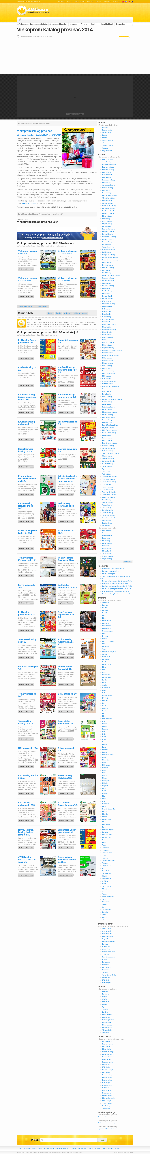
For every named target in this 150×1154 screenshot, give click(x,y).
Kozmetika (120, 24)
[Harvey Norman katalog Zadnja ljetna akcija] (26, 847)
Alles (104, 915)
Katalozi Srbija (129, 1)
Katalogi (126, 1)
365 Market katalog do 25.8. (27, 640)
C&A (103, 649)
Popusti (90, 1)
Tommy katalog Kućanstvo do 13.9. (27, 559)
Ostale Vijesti (106, 983)
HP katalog (106, 541)
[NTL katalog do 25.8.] (26, 766)
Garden (104, 685)
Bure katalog (106, 182)
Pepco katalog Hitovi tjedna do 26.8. (25, 506)
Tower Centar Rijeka (109, 975)
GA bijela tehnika (108, 247)
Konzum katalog (107, 296)
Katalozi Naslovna (21, 19)
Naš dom (105, 793)
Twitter (116, 1148)
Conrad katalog (107, 203)
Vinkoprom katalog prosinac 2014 (55, 30)
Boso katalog (106, 177)
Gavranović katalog (108, 249)
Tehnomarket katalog (109, 477)
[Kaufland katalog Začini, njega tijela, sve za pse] (26, 412)
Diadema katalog (108, 213)
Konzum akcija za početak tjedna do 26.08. (117, 581)
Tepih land (105, 848)
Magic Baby (106, 760)
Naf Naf (104, 791)
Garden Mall (106, 946)
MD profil (105, 768)
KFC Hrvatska (107, 719)
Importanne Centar (108, 952)
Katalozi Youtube (107, 1148)
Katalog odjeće (107, 1022)
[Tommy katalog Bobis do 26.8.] (66, 684)
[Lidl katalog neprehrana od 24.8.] (66, 602)
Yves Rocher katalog (109, 518)
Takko (104, 845)
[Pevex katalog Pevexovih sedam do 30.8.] (26, 493)
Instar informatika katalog (111, 275)
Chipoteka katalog (108, 198)
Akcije (69, 1)
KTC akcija (106, 1083)
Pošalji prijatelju (60, 1148)
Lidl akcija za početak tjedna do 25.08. (115, 583)
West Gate (106, 977)
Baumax (105, 608)
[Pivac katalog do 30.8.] (66, 548)
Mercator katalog (108, 342)
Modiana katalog (107, 360)
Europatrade (106, 677)
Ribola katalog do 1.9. (66, 749)
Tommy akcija (107, 1103)
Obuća (53, 24)
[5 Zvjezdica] (128, 36)
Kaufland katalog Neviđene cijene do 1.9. (67, 369)
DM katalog (106, 219)
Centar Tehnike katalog (110, 195)
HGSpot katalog (107, 265)
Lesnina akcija (107, 1085)
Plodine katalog (107, 415)
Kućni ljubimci (107, 24)
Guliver (104, 693)
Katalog (74, 1148)
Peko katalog (106, 394)
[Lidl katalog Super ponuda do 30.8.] (26, 357)
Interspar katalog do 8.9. (67, 423)
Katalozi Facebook (94, 1148)
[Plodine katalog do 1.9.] (26, 385)
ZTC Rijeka (106, 980)
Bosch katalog (107, 530)
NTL (103, 801)
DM (103, 670)
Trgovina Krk (106, 866)
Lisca (104, 737)
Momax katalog (107, 363)
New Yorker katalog (108, 373)
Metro (104, 773)
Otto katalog (106, 391)
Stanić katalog (107, 456)
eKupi (104, 672)
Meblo (104, 770)
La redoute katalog (108, 304)
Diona (104, 667)
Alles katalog (106, 520)
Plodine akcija (107, 1095)
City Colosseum (107, 939)
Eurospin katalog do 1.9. (68, 341)
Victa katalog (106, 500)
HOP (104, 703)
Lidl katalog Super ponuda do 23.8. (67, 831)
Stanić (104, 876)
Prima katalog (107, 420)
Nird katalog (106, 546)
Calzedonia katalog (108, 185)
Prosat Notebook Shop (110, 425)
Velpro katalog (107, 559)
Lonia (104, 747)
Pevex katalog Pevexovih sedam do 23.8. (67, 859)
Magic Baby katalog (109, 324)
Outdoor (73, 24)
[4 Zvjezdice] (126, 36)
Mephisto (105, 786)
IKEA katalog (106, 273)
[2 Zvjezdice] (122, 36)
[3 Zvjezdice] (124, 36)
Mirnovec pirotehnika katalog (112, 350)
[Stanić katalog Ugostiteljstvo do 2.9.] (66, 629)
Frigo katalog (106, 244)
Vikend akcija (106, 1030)
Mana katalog (106, 327)
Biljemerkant (106, 621)
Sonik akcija (106, 1106)
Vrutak (104, 904)
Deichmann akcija (108, 1054)
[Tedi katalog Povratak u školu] (66, 521)
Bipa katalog (106, 172)
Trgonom (105, 863)
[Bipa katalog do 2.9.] (66, 711)
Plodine (104, 822)
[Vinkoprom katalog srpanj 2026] (26, 268)
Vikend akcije (79, 1)
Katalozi (61, 1)
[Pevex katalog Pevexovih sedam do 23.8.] (66, 874)
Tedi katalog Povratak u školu (66, 504)
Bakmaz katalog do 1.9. (67, 450)
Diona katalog (107, 216)
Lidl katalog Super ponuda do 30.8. (27, 341)
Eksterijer (63, 24)
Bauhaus (105, 605)
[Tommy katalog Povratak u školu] (66, 575)
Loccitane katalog (108, 319)
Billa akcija (106, 1046)
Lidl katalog (106, 309)
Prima (104, 827)
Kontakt (34, 1148)
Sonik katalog (107, 466)
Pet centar (105, 804)
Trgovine (107, 1)
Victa (104, 899)
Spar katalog (106, 469)
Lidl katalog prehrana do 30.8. (26, 613)
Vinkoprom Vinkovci (41, 306)
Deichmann (106, 662)
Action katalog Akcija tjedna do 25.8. (66, 642)
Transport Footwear (108, 860)
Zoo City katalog (107, 510)
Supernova (106, 970)
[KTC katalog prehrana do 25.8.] (26, 820)
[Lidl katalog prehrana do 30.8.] (26, 629)
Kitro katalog (106, 293)
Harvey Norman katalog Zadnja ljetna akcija (26, 832)
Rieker (104, 840)
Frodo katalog (107, 242)
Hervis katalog (107, 262)
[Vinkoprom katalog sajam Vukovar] (66, 296)
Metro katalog (107, 345)
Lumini (104, 959)
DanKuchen (106, 657)
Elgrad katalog (107, 224)
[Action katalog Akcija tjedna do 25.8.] (66, 657)
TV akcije (116, 1)
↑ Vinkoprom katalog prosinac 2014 (123, 1152)
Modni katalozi (107, 1025)
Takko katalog (107, 471)
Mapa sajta (42, 1148)
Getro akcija (106, 1059)
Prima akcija (106, 1101)
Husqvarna (106, 538)
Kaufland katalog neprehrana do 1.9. (67, 395)
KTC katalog (106, 301)
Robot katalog (107, 440)
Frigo (104, 682)
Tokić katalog (106, 484)
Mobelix (105, 783)
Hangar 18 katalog (108, 255)
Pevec (104, 811)
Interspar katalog (108, 278)
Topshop (105, 858)
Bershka (105, 613)
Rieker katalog (107, 438)
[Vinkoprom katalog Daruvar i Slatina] (66, 268)
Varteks (104, 891)
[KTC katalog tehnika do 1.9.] (26, 793)
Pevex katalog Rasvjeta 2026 (65, 776)
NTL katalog (106, 378)
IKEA (104, 706)
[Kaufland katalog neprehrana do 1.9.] (66, 412)
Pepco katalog (107, 402)
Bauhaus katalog (108, 167)
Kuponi (98, 1)
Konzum (105, 749)
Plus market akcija (108, 1098)
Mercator (105, 775)
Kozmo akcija (107, 1077)
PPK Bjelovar (106, 835)
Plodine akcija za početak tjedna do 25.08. (116, 589)
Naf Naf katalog (107, 368)
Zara (103, 907)
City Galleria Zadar (108, 941)
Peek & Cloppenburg (109, 809)
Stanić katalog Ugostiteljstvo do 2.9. (66, 614)
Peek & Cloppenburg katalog (112, 399)
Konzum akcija (107, 1075)
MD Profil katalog (108, 337)
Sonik (104, 884)
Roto (103, 842)
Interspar (105, 708)
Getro (104, 690)
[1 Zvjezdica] (120, 36)
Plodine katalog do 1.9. (27, 368)
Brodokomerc (106, 626)
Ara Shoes (105, 602)
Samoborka (106, 871)
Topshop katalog (107, 489)
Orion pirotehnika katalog (110, 386)
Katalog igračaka (108, 1020)
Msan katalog (106, 548)
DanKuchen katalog (109, 206)
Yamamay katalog (108, 515)
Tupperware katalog (109, 495)
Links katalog (106, 311)
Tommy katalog (107, 487)
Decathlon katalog (108, 208)
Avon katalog (106, 162)
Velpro (104, 894)
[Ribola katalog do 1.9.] (66, 766)
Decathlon (105, 659)
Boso (104, 633)
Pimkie (104, 817)
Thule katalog (106, 553)
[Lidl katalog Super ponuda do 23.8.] (66, 847)
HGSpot (105, 698)
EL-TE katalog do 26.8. (26, 586)
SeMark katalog (107, 451)
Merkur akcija (106, 1090)
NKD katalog (106, 376)
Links (104, 734)
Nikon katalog (107, 543)
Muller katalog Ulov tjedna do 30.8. (27, 531)
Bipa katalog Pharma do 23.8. (66, 722)
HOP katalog (106, 270)
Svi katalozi (106, 526)
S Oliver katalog (107, 464)
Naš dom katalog (108, 371)
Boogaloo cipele (107, 631)
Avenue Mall (106, 931)
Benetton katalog (108, 170)
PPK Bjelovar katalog (109, 430)
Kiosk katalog (107, 291)
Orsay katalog (107, 389)
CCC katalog (106, 190)
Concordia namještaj (109, 651)
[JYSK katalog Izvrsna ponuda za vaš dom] (26, 874)
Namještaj (33, 24)
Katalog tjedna (107, 523)
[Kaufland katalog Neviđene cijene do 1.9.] (66, 385)
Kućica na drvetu (108, 755)
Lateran (104, 726)
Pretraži (35, 1139)
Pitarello (105, 814)
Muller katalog (107, 358)
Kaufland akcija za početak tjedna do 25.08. (117, 586)
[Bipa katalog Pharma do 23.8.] (66, 738)
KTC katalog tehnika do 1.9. (28, 776)
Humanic (105, 700)
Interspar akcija (107, 1062)
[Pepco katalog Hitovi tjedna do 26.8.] (26, 521)
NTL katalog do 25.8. (28, 748)
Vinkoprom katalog (75, 114)
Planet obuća (106, 819)
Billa (103, 615)
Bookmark (50, 1148)
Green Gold (106, 949)
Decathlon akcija (108, 1052)
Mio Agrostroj (106, 780)
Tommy (104, 855)
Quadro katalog (107, 556)
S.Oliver (105, 881)
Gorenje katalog (107, 535)
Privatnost (27, 1148)
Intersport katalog (108, 280)
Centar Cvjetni (107, 934)
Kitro (103, 716)
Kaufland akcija (107, 1070)
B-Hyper (105, 636)
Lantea (104, 724)
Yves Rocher (106, 909)
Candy (104, 917)
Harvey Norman (107, 695)
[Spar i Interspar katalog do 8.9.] (26, 466)
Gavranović (106, 688)
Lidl (103, 731)
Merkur (104, 778)
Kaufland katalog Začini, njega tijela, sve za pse (27, 397)
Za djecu (94, 24)
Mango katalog (107, 332)
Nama (104, 788)
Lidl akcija (105, 1088)
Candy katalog (107, 533)
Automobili (105, 1033)
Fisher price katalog (109, 237)
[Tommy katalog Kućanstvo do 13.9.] (26, 575)
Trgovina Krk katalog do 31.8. (25, 722)
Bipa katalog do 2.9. (67, 694)
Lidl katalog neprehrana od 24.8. (67, 586)
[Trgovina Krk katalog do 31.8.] (26, 738)
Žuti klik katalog (107, 513)
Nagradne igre (107, 151)
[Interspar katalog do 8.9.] (66, 439)
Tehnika (84, 24)
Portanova (105, 965)
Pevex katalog (107, 404)
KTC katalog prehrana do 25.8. (26, 803)
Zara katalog (106, 507)
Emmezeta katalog (108, 229)
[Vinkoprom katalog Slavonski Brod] (26, 296)
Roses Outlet (106, 967)
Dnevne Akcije (107, 1027)
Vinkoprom (67, 313)
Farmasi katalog (107, 234)
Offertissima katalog (109, 381)
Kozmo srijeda (107, 1080)
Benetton (105, 610)
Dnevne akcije (107, 130)
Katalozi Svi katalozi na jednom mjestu (33, 10)
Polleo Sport (106, 837)
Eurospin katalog (108, 231)
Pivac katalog (107, 409)
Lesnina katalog (107, 306)
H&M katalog (106, 252)
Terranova (105, 850)
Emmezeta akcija (108, 1057)
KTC (103, 721)
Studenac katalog (108, 458)
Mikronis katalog (107, 353)
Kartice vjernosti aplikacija (107, 1123)
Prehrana (22, 24)
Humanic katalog (108, 268)
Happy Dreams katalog (110, 260)
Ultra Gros (105, 889)
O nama (19, 1148)
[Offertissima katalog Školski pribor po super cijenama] (66, 493)
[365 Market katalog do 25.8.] (26, 657)
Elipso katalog (107, 226)
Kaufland (105, 711)
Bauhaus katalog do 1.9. (28, 667)
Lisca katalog (106, 314)
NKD (103, 799)
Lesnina (105, 729)
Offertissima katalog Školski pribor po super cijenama (67, 478)
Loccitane (105, 742)
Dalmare (105, 944)
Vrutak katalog (107, 505)
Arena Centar (106, 928)
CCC (103, 644)
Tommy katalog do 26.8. (27, 695)
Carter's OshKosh (108, 641)
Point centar (106, 962)
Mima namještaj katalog (110, 355)
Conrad (104, 654)
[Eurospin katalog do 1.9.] (66, 357)
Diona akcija (106, 1049)
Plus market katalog (109, 417)
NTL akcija (106, 1067)
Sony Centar (106, 878)
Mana (104, 757)
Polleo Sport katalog (109, 433)
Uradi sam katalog (108, 497)
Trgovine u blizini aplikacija (107, 1129)
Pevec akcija (106, 1093)
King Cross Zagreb (108, 957)
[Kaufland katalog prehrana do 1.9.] (26, 439)
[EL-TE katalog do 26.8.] (26, 602)
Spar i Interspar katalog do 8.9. (25, 450)
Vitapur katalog (107, 502)
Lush (104, 739)
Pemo (104, 806)
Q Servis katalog (108, 446)
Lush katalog (106, 317)
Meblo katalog (107, 340)
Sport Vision (106, 886)
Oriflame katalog (107, 384)
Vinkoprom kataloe (29, 203)
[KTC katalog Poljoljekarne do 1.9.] (66, 820)
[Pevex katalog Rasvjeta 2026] (66, 793)
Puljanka (105, 832)
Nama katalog (107, 366)
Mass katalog (106, 335)
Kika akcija (106, 1072)
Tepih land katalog (108, 479)
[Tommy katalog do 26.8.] (26, 711)
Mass (104, 762)
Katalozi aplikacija (104, 1117)
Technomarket (107, 853)
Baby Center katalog (109, 164)
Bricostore (105, 623)
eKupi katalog (107, 221)
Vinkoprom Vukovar (25, 306)
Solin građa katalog (108, 461)
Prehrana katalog (108, 422)
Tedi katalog (106, 474)
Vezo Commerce (108, 897)
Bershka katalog (107, 175)
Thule (104, 920)
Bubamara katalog (108, 180)
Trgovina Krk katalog (109, 492)
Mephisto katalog (108, 348)
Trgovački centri (107, 145)
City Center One (107, 936)
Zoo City (105, 912)
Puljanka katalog (108, 427)
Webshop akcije (107, 140)
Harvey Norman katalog (110, 257)
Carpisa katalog (107, 188)
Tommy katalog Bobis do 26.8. (65, 667)
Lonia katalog (106, 322)
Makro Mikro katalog (109, 329)
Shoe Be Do (106, 873)
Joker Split (106, 954)
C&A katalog (106, 193)
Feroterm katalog (108, 239)
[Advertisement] (75, 55)
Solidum (105, 972)
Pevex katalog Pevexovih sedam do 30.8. (27, 478)
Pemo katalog (107, 397)
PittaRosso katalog (108, 407)
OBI (103, 868)
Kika (103, 713)
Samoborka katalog (108, 448)
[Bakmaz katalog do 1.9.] (66, 466)
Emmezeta (106, 675)
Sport (104, 1007)
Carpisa (104, 639)
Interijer (104, 1004)
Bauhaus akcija (107, 1044)
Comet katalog (107, 200)
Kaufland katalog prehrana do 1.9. (26, 423)
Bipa (103, 618)
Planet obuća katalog (109, 412)
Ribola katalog (107, 435)
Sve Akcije (106, 1108)
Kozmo (104, 744)
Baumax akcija (107, 1041)
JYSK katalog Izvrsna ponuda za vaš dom (27, 859)
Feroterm (105, 680)
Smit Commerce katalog (110, 453)
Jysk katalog (106, 283)
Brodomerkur (106, 628)
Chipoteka (105, 646)
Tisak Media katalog (109, 482)
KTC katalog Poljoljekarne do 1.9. (67, 803)
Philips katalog (107, 551)
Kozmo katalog (107, 298)
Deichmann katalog (108, 211)
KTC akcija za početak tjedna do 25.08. (115, 591)
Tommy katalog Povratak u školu (66, 559)
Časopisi (105, 148)
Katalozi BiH (132, 1)
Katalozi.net (35, 320)
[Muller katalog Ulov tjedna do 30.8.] (26, 548)
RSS (69, 1148)
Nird (103, 796)
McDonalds (106, 765)
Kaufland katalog (108, 286)
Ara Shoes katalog (108, 159)
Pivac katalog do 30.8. (66, 531)
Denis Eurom (106, 664)
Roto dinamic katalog (109, 443)
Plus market (106, 824)
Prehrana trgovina (108, 829)
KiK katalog (106, 288)
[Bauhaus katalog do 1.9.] (26, 684)
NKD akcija (106, 1064)
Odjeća (44, 24)
